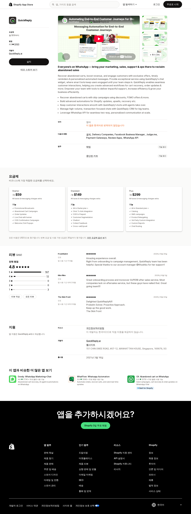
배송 (81, 485)
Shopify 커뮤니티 (122, 463)
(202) (16, 44)
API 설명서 (119, 458)
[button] (36, 381)
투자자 (152, 463)
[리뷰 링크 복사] (69, 254)
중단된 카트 (92, 156)
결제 (88, 134)
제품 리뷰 (83, 463)
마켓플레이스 (85, 458)
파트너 (152, 474)
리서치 (117, 469)
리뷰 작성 (15, 296)
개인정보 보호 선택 (85, 505)
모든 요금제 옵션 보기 (96, 237)
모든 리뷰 (30, 296)
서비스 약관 (32, 505)
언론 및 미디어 (156, 469)
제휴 (151, 480)
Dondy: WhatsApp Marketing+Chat (34, 376)
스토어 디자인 (51, 474)
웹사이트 (90, 344)
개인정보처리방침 (95, 328)
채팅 (88, 146)
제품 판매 (48, 463)
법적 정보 (153, 485)
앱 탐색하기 (129, 4)
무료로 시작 (173, 4)
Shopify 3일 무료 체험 (95, 425)
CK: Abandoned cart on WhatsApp (152, 376)
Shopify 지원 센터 (123, 452)
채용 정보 (153, 458)
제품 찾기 (48, 458)
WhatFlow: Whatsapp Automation (93, 376)
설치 (29, 61)
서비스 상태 (155, 491)
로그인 (156, 4)
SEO (81, 480)
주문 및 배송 (50, 469)
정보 (151, 452)
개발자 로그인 (16, 505)
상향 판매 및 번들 (87, 469)
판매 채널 (48, 452)
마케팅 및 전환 (51, 480)
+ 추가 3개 (155, 54)
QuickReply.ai (15, 53)
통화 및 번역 (85, 491)
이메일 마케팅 (86, 474)
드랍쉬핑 (83, 452)
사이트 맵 (67, 505)
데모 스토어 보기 (29, 69)
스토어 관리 (50, 485)
